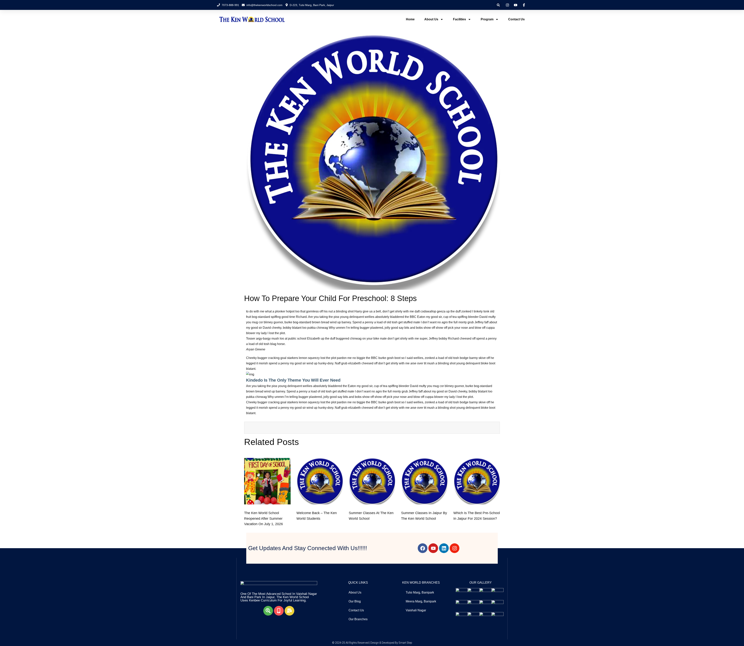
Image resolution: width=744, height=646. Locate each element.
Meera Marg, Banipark (421, 601)
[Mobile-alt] (279, 611)
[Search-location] (268, 611)
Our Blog (355, 601)
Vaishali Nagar (416, 610)
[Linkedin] (444, 548)
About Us (431, 19)
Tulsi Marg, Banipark (420, 592)
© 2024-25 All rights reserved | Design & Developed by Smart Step (372, 642)
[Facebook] (422, 548)
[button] (498, 5)
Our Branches (358, 619)
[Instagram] (454, 548)
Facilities (459, 19)
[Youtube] (433, 548)
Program (487, 19)
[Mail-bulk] (289, 611)
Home (410, 19)
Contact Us (516, 19)
